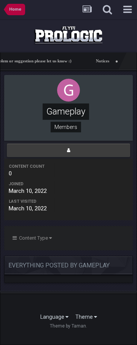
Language (52, 317)
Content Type (33, 238)
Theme (84, 317)
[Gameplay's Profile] (68, 150)
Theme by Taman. (68, 326)
